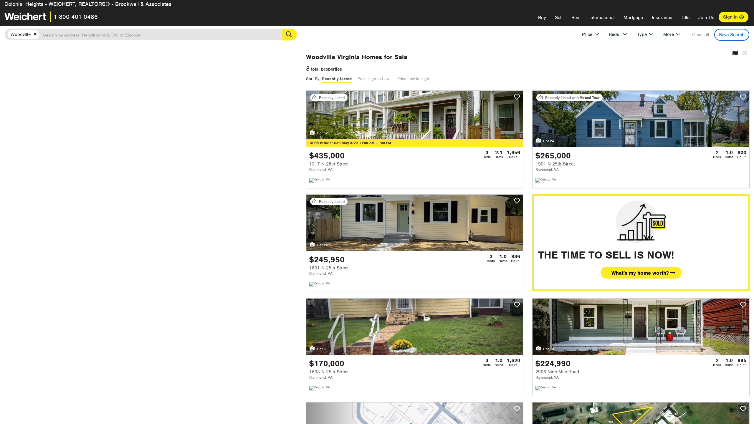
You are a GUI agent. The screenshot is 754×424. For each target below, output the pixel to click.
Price (587, 34)
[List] (745, 53)
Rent (576, 18)
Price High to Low (373, 78)
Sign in (731, 17)
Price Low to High (413, 78)
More (668, 34)
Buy (542, 18)
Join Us (706, 18)
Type (642, 34)
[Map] (735, 53)
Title (685, 18)
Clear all (700, 35)
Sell (559, 18)
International (602, 18)
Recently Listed (337, 78)
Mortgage (633, 18)
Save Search (732, 35)
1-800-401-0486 (76, 17)
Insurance (662, 18)
